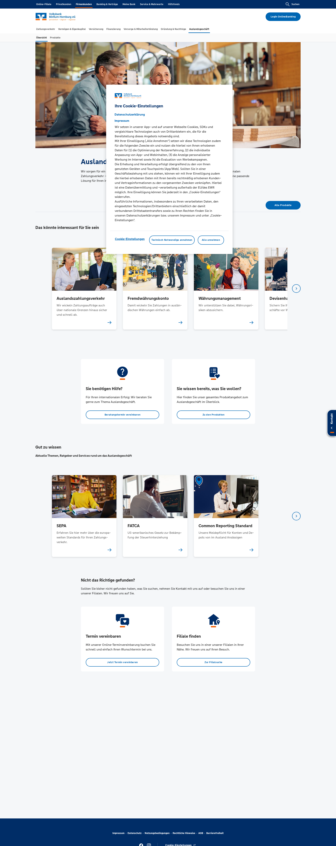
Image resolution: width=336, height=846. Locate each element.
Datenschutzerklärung (130, 114)
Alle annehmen (211, 240)
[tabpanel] (84, 288)
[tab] (45, 29)
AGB (200, 833)
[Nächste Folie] (296, 288)
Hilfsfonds (174, 4)
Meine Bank (128, 4)
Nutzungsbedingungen (157, 833)
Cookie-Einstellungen (130, 239)
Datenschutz (135, 833)
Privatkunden (63, 4)
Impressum (118, 833)
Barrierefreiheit (215, 833)
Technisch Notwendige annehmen (171, 240)
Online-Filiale (43, 4)
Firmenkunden (84, 4)
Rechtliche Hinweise (184, 833)
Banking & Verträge (107, 4)
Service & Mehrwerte (151, 4)
